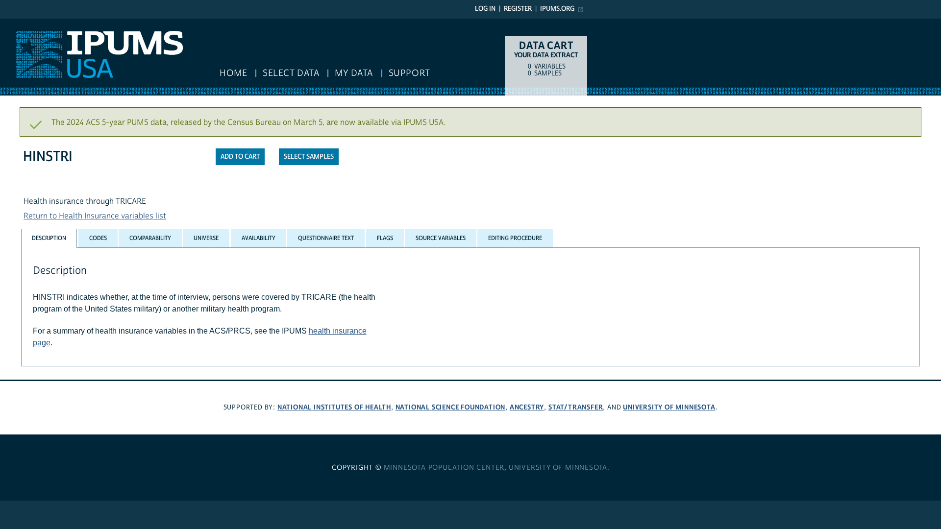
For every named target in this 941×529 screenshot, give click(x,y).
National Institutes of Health (334, 407)
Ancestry (527, 407)
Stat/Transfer (575, 407)
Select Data (291, 73)
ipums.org (557, 8)
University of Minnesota (669, 407)
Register (518, 8)
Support (409, 73)
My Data (354, 73)
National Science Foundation (451, 407)
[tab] (49, 238)
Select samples (309, 156)
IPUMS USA (20, 23)
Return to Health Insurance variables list (95, 216)
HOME (233, 73)
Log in (485, 8)
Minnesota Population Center (444, 467)
